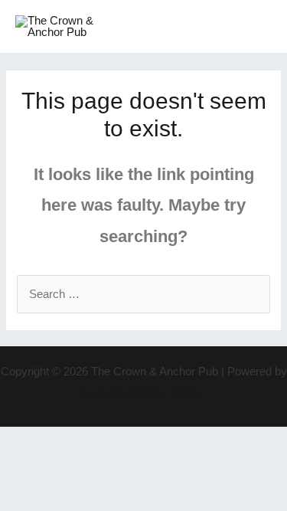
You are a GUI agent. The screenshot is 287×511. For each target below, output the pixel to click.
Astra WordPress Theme (143, 393)
